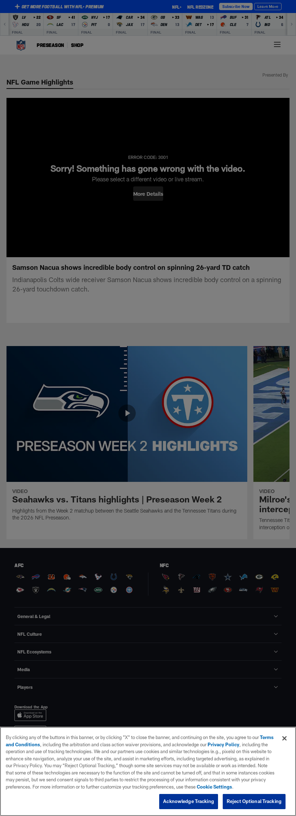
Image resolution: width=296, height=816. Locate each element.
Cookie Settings (214, 787)
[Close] (284, 738)
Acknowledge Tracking (188, 801)
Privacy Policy (223, 744)
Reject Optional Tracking (254, 801)
